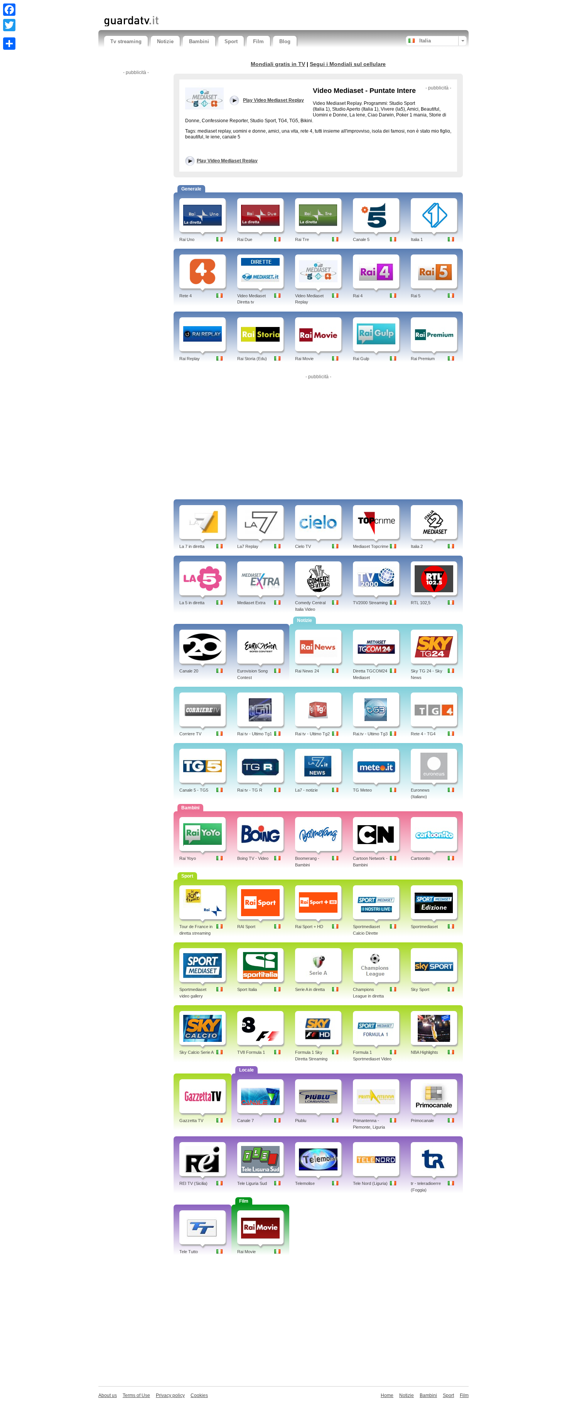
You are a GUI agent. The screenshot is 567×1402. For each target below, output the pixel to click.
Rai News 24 (307, 671)
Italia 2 (417, 546)
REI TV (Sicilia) (193, 1183)
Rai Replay (189, 358)
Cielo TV (303, 546)
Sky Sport (420, 989)
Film (258, 41)
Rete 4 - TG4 (423, 733)
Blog (284, 41)
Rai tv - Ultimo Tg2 (312, 733)
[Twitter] (9, 25)
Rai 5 (415, 295)
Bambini (199, 41)
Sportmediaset (424, 926)
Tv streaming (126, 41)
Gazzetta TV (191, 1120)
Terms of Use (136, 1395)
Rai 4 (358, 295)
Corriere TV (190, 733)
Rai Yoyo (187, 858)
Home (387, 1395)
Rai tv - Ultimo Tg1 (254, 733)
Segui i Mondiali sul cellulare (348, 64)
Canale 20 (188, 671)
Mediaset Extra (251, 602)
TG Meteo (362, 790)
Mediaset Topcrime (370, 546)
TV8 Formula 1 (251, 1052)
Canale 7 (245, 1120)
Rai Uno (186, 239)
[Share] (9, 43)
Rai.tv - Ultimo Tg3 (370, 733)
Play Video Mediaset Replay (227, 160)
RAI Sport (246, 926)
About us (107, 1395)
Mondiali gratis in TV (278, 64)
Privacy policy (170, 1395)
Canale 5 (361, 239)
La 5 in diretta (191, 602)
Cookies (199, 1395)
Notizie (165, 41)
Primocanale (422, 1120)
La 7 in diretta (191, 546)
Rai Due (244, 239)
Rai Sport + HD (309, 926)
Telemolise (305, 1183)
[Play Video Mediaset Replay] (204, 98)
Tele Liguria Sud (252, 1183)
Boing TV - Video (252, 858)
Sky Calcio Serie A (196, 1052)
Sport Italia (247, 989)
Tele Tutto (188, 1251)
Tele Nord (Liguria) (370, 1183)
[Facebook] (9, 9)
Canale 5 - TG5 (193, 790)
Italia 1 (417, 239)
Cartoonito (420, 858)
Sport (231, 41)
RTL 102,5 (420, 602)
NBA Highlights (424, 1052)
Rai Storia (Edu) (252, 358)
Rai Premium (423, 358)
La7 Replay (247, 546)
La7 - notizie (306, 790)
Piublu (300, 1120)
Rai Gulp (361, 358)
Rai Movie (304, 358)
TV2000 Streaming (370, 602)
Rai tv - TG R (249, 790)
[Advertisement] (194, 7)
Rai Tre (302, 239)
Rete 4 (185, 295)
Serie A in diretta (310, 989)
